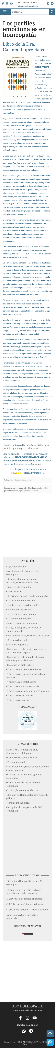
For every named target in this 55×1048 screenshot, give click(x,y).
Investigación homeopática (21, 614)
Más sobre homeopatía (19, 618)
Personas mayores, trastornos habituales (28, 635)
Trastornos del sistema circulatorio (25, 686)
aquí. (38, 464)
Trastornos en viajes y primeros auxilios (28, 690)
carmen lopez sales (20, 488)
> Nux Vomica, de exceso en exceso (24, 898)
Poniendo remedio (17, 762)
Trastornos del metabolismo (21, 681)
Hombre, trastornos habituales (23, 605)
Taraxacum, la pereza (18, 802)
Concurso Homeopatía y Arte (22, 757)
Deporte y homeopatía (19, 586)
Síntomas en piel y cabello (20, 664)
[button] (4, 11)
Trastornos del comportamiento (24, 669)
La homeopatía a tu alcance (27, 6)
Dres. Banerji (14, 591)
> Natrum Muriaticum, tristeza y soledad (27, 909)
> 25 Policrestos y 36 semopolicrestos (25, 904)
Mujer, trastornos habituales (22, 623)
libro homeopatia (35, 488)
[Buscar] (52, 12)
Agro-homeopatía (16, 566)
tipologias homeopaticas (28, 491)
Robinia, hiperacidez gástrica (22, 790)
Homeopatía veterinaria (19, 609)
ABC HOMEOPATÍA (27, 1006)
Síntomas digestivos (17, 644)
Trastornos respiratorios (20, 695)
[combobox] (30, 12)
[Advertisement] (27, 523)
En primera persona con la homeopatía (27, 595)
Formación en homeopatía (21, 600)
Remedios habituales (18, 640)
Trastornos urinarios (18, 699)
